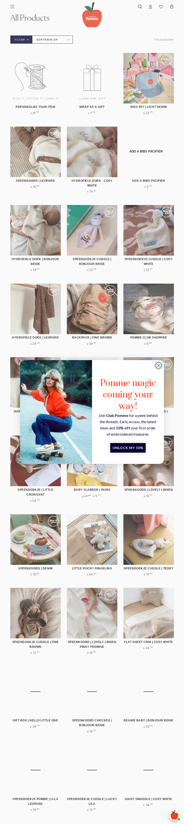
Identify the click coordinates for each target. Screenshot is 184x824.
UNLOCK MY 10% (128, 448)
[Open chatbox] (174, 815)
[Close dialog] (158, 365)
